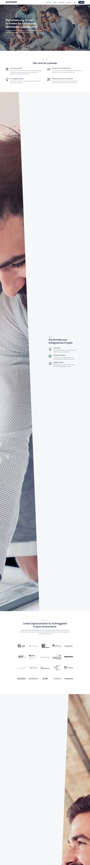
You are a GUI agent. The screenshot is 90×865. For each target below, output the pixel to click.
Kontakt (81, 2)
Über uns (69, 2)
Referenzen (61, 2)
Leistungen (48, 2)
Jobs (74, 2)
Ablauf (54, 2)
